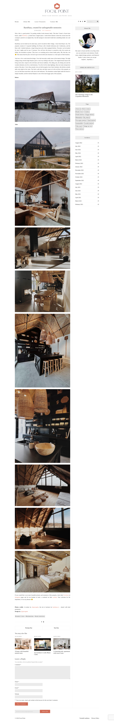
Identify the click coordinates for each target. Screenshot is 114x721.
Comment (18, 664)
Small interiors (91, 120)
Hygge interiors (90, 114)
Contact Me (54, 21)
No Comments (46, 30)
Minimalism (30, 616)
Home (17, 21)
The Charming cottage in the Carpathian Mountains (84, 95)
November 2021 (79, 173)
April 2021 (78, 197)
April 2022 (78, 156)
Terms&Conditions (84, 718)
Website (17, 694)
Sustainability (79, 123)
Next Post (56, 628)
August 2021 (78, 184)
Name (17, 681)
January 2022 (78, 166)
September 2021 (79, 180)
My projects (86, 117)
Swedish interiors (88, 123)
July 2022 (77, 146)
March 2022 (78, 160)
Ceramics (86, 111)
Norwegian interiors (81, 120)
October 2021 (79, 177)
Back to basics (86, 109)
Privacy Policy (95, 718)
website (55, 597)
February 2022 (79, 163)
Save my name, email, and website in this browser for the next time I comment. (37, 700)
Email (17, 688)
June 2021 (78, 190)
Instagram (17, 597)
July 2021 (77, 187)
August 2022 (78, 143)
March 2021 (78, 201)
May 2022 (78, 153)
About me (78, 109)
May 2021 (78, 194)
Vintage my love (87, 126)
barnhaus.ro (56, 607)
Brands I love (20, 616)
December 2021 (79, 170)
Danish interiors (80, 114)
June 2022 (78, 149)
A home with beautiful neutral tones (21, 652)
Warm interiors (40, 616)
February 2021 (79, 204)
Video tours (79, 126)
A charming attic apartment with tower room (61, 652)
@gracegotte (35, 607)
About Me (26, 21)
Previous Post (28, 628)
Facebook (66, 595)
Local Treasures (40, 21)
